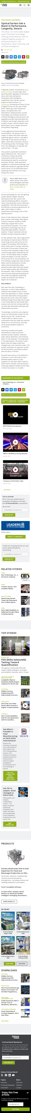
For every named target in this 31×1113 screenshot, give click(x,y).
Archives (22, 964)
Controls (4, 714)
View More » (5, 1021)
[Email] (7, 56)
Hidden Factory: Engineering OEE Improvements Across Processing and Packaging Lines (9, 693)
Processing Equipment (11, 20)
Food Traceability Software (11, 887)
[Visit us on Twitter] (2, 1075)
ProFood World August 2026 (8, 932)
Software (4, 689)
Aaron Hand (8, 50)
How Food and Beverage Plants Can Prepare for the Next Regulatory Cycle (10, 990)
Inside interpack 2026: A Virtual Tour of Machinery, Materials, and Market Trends (10, 1003)
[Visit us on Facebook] (6, 1075)
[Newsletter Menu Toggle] (20, 5)
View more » (7, 490)
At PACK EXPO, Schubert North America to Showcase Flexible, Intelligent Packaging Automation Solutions (13, 894)
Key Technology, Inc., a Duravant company (13, 383)
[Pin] (23, 56)
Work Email (7, 506)
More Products (9, 901)
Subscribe (9, 964)
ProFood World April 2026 (8, 957)
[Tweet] (19, 56)
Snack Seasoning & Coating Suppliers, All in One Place (10, 1013)
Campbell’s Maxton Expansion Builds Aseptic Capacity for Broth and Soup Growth (10, 682)
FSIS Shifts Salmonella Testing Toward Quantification (13, 662)
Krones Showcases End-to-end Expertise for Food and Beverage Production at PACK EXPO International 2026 (15, 870)
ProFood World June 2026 (23, 932)
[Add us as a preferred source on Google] (27, 56)
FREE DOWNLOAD (10, 824)
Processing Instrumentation (7, 998)
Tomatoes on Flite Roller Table (13, 481)
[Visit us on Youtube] (13, 1075)
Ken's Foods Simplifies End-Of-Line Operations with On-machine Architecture (10, 718)
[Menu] (28, 5)
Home (3, 573)
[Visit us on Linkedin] (9, 1075)
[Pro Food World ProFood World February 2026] (23, 945)
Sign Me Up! (9, 515)
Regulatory (5, 657)
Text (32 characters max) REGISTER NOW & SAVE (10, 776)
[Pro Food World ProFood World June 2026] (23, 921)
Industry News (6, 596)
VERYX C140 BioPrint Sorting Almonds (15, 453)
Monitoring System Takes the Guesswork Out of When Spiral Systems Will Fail (9, 600)
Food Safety (5, 701)
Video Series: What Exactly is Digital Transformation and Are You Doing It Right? (9, 705)
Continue (15, 1109)
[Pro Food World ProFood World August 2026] (8, 921)
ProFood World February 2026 (23, 957)
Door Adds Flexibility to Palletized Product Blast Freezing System (10, 612)
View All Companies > (15, 537)
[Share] (11, 56)
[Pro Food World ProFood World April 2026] (8, 945)
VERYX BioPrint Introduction (12, 426)
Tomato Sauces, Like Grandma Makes (9, 588)
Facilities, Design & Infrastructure (7, 677)
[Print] (2, 56)
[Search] (24, 5)
